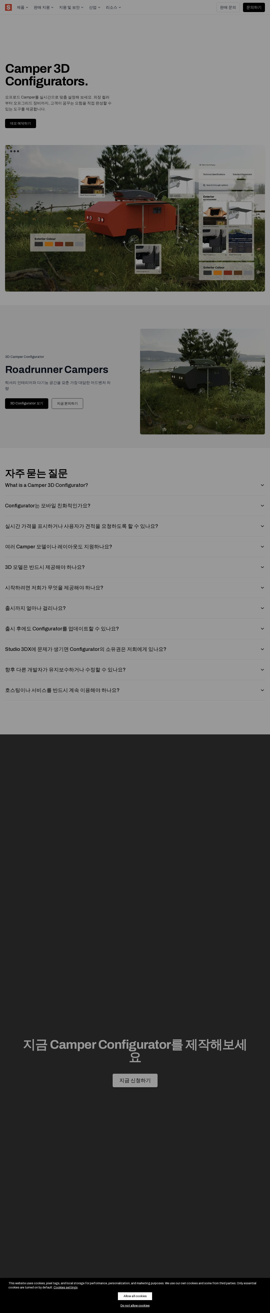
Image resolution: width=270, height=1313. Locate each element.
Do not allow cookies (135, 1305)
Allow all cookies (135, 1296)
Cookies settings (66, 1287)
